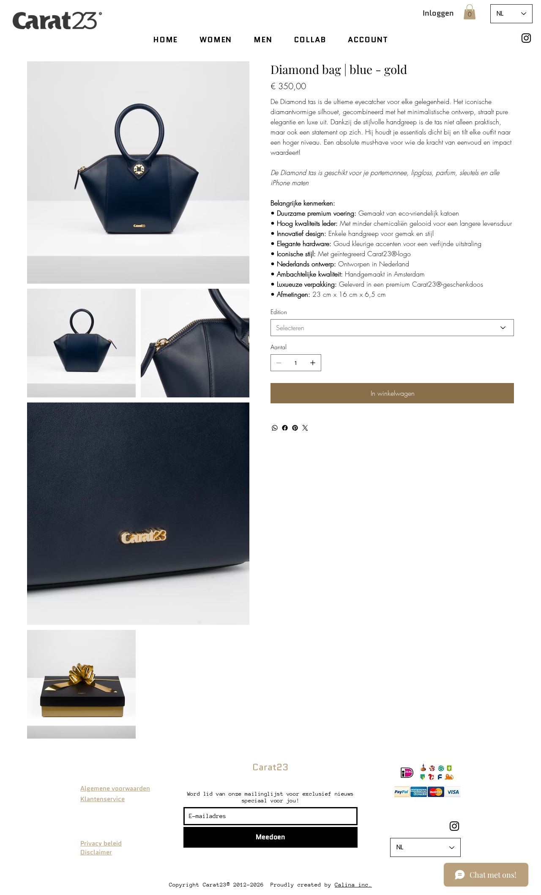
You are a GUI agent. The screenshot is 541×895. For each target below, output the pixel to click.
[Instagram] (526, 38)
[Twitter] (305, 428)
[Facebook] (285, 428)
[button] (469, 11)
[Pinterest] (295, 428)
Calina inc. (353, 884)
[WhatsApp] (274, 428)
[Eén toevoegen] (312, 362)
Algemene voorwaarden (115, 788)
